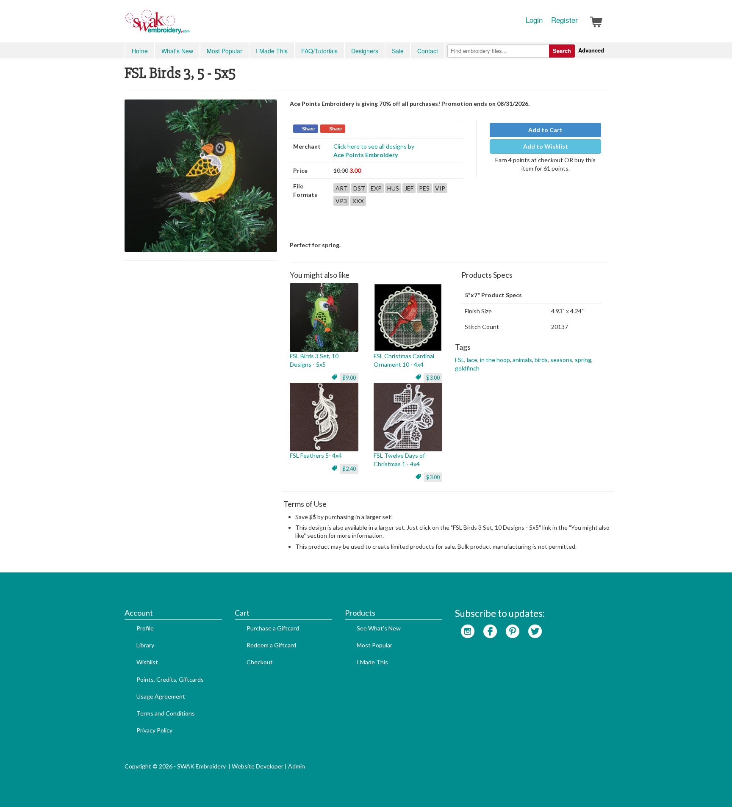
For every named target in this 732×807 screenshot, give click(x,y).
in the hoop (495, 359)
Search (562, 51)
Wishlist (147, 662)
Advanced (591, 50)
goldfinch (467, 368)
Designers (364, 51)
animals (522, 359)
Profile (145, 628)
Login (534, 20)
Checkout (260, 662)
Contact (427, 51)
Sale (398, 51)
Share (308, 128)
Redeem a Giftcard (271, 645)
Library (145, 645)
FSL (459, 359)
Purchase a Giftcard (273, 628)
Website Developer (257, 766)
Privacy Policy (154, 730)
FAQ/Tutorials (319, 51)
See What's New (379, 628)
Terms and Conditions (165, 713)
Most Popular (224, 51)
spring (583, 359)
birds (541, 359)
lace (472, 359)
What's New (177, 51)
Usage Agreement (160, 696)
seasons (561, 359)
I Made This (272, 51)
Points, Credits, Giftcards (170, 679)
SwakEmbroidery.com (188, 25)
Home (140, 51)
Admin (296, 766)
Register (564, 20)
